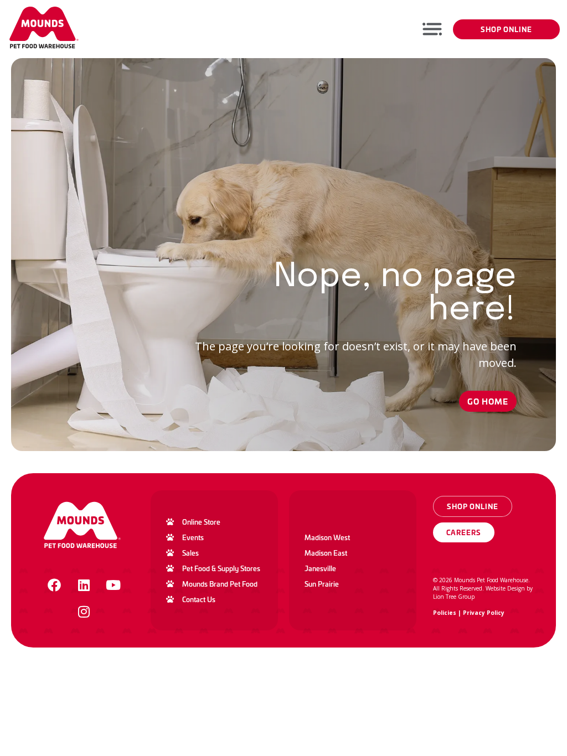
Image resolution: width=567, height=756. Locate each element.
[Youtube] (113, 585)
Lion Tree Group (454, 596)
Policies (444, 613)
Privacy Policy (483, 613)
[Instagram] (83, 611)
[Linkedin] (83, 585)
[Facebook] (54, 585)
